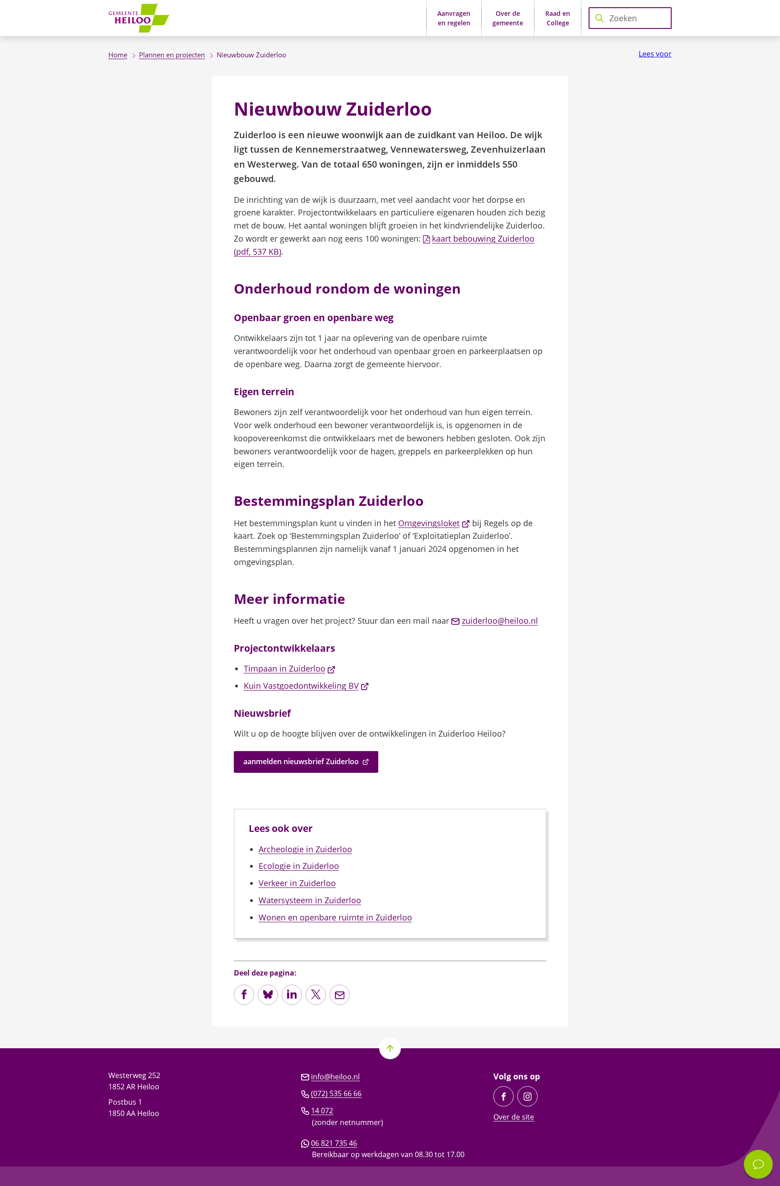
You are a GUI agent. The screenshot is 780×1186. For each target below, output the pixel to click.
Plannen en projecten (172, 54)
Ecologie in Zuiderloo (299, 865)
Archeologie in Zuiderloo (305, 849)
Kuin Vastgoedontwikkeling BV (306, 685)
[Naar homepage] (142, 18)
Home (117, 54)
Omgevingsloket (434, 523)
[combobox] (630, 18)
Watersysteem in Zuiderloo (310, 900)
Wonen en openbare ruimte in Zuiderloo (335, 917)
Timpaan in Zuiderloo (290, 668)
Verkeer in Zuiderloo (297, 883)
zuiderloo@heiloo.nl (500, 620)
